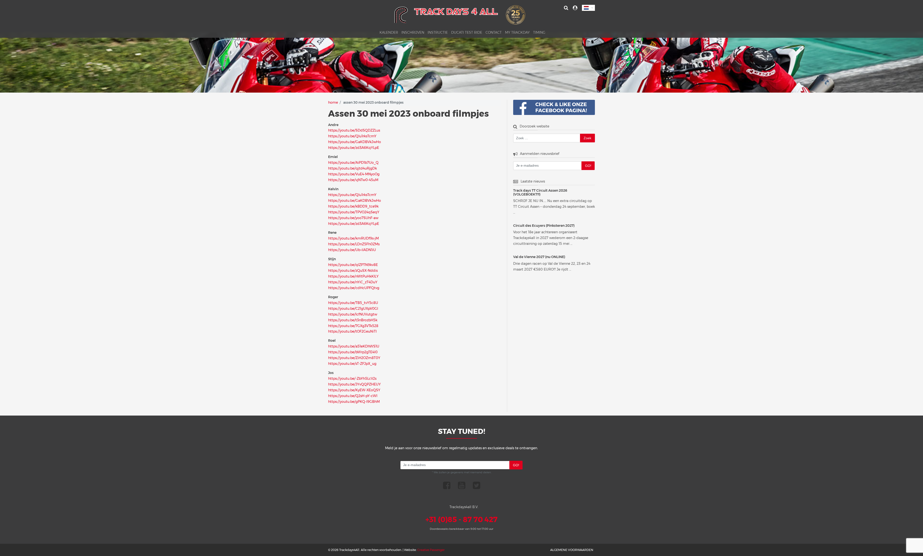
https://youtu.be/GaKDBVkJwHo (354, 142)
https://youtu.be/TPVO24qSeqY (353, 212)
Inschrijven (412, 33)
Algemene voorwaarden (571, 550)
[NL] (588, 8)
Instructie (438, 33)
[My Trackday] (575, 8)
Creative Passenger (431, 550)
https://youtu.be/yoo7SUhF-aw (353, 218)
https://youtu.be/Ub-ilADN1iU (352, 250)
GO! (588, 166)
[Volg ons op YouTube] (461, 485)
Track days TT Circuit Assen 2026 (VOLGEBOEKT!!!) (540, 192)
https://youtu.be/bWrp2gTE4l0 (353, 352)
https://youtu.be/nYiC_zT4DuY (352, 282)
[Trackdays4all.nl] (459, 16)
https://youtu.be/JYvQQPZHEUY (354, 384)
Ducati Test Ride (466, 33)
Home (333, 102)
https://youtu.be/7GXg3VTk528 (353, 326)
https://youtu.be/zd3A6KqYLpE (353, 147)
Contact (494, 33)
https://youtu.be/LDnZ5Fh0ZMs (354, 244)
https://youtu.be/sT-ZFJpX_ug (352, 363)
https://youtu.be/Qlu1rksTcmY (352, 136)
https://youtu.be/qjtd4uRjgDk (352, 168)
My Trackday (517, 33)
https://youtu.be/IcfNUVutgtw (352, 314)
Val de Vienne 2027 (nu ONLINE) (539, 257)
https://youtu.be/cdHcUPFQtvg (353, 288)
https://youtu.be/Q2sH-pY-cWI (352, 396)
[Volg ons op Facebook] (446, 485)
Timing (539, 33)
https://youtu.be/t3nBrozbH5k (352, 320)
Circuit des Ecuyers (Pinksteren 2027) (543, 225)
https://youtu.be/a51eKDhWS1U (353, 346)
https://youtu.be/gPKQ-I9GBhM (354, 401)
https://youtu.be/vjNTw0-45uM (353, 180)
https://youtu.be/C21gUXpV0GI (353, 308)
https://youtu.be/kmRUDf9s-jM (353, 238)
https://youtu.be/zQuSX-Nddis (353, 270)
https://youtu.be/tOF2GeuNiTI (352, 331)
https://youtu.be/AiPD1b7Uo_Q (353, 162)
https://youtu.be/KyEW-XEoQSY (354, 390)
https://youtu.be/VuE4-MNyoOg (354, 174)
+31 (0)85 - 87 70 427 (461, 519)
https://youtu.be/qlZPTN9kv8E (353, 265)
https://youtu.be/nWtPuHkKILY (353, 276)
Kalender (389, 33)
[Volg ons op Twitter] (476, 485)
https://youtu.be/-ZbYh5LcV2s (352, 378)
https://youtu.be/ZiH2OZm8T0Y (354, 358)
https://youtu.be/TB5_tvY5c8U (353, 303)
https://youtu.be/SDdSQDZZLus (354, 130)
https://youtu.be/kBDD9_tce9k (353, 206)
